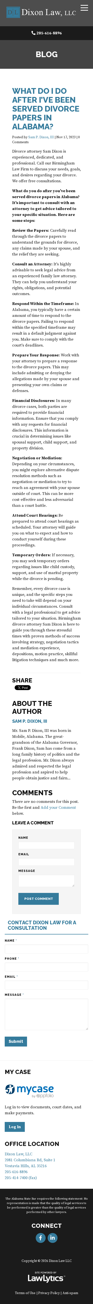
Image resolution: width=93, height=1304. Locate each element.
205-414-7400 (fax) (21, 1177)
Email (23, 854)
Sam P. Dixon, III (41, 137)
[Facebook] (41, 1238)
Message (26, 871)
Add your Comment (58, 807)
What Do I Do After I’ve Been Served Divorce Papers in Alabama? (45, 108)
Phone (12, 958)
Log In (15, 1126)
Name (23, 837)
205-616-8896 (49, 33)
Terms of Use (25, 1293)
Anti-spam (70, 1293)
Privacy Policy (49, 1293)
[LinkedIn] (53, 1238)
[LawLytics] (46, 1277)
